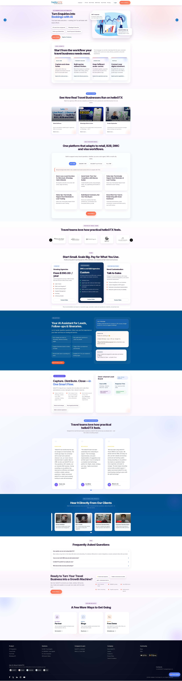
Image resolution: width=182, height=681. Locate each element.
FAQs (141, 651)
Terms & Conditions (111, 658)
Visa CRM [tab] (108, 163)
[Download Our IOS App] (144, 654)
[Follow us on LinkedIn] (17, 677)
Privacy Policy (110, 656)
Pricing (108, 2)
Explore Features (66, 37)
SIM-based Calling (46, 656)
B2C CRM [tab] (72, 163)
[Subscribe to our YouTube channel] (24, 677)
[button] (5, 20)
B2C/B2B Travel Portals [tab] (96, 163)
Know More (91, 213)
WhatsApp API (12, 656)
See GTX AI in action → (58, 362)
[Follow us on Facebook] (9, 677)
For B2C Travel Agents (47, 649)
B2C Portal (91, 2)
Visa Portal (103, 2)
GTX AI (86, 2)
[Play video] (61, 518)
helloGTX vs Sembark (80, 649)
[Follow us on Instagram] (20, 677)
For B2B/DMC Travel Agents (48, 651)
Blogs (141, 649)
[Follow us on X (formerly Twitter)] (13, 677)
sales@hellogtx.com (168, 669)
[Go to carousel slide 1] (91, 532)
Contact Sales (64, 300)
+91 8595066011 (159, 669)
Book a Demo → (125, 2)
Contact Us (109, 653)
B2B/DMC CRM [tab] (82, 163)
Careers (109, 651)
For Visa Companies (46, 653)
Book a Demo (56, 37)
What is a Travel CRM (80, 651)
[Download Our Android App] (153, 654)
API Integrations (12, 649)
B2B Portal (97, 2)
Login (115, 2)
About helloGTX (111, 649)
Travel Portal (12, 651)
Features (80, 2)
